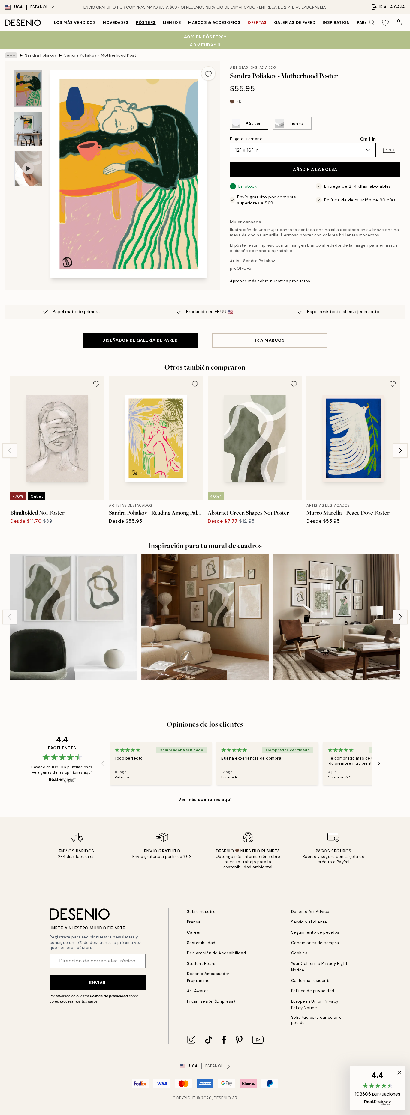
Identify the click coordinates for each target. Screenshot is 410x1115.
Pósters (146, 22)
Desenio (222, 1098)
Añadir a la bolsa (315, 169)
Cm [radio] (363, 139)
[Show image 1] (28, 88)
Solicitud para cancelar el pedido (317, 1020)
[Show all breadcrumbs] (11, 55)
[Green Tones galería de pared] (336, 617)
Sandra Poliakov (41, 55)
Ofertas (257, 22)
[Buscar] (372, 22)
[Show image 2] (28, 129)
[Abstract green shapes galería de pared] (73, 617)
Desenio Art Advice (310, 911)
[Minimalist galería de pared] (204, 617)
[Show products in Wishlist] (385, 23)
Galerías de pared (294, 22)
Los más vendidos (75, 22)
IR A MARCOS (270, 340)
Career (194, 932)
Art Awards (198, 990)
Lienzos (172, 22)
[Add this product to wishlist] (208, 73)
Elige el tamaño (246, 138)
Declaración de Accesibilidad (216, 953)
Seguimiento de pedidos (315, 932)
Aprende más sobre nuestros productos (270, 281)
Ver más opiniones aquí (204, 799)
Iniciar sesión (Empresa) (211, 1001)
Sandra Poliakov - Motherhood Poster (100, 55)
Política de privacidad (109, 996)
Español (39, 7)
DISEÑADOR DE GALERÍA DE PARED (140, 340)
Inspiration (336, 22)
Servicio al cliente (309, 922)
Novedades (116, 22)
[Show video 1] (28, 168)
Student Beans (202, 963)
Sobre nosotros (202, 911)
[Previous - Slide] (9, 450)
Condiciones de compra (315, 942)
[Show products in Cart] (398, 23)
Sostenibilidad (201, 942)
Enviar (97, 982)
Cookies (299, 953)
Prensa (194, 922)
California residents (311, 980)
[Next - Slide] (400, 450)
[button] (389, 150)
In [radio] (374, 139)
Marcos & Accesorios (214, 22)
